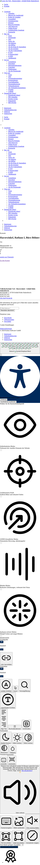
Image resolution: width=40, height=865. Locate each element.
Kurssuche (11, 32)
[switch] (1, 450)
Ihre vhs (6, 34)
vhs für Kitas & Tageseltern (17, 47)
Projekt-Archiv (13, 99)
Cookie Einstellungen (7, 325)
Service (6, 60)
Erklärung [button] (3, 399)
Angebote (7, 11)
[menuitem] (22, 4)
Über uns (7, 73)
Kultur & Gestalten (14, 17)
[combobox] (20, 348)
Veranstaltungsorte (14, 84)
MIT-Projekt (12, 102)
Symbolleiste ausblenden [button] (8, 402)
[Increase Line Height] (1, 668)
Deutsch (11, 23)
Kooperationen (13, 80)
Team (10, 36)
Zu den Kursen (5, 260)
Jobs (9, 39)
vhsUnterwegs (13, 26)
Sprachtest (11, 63)
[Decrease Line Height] (1, 676)
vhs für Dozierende (14, 71)
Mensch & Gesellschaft (15, 15)
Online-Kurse (12, 28)
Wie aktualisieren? (27, 770)
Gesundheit (12, 19)
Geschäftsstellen (13, 82)
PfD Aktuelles (12, 97)
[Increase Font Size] (1, 642)
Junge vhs (11, 41)
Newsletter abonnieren (7, 310)
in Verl (10, 52)
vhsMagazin (12, 58)
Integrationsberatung (14, 65)
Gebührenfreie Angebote (16, 30)
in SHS (10, 56)
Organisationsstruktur (15, 78)
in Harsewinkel (13, 54)
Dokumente (12, 101)
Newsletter (7, 321)
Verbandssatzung (13, 86)
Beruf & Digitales (14, 24)
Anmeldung (12, 62)
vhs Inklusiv (12, 43)
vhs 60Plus (11, 45)
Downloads (8, 318)
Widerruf (7, 112)
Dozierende (12, 37)
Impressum (7, 108)
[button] (1, 355)
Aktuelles (11, 13)
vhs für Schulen (13, 49)
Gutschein (11, 67)
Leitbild (10, 91)
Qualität (10, 89)
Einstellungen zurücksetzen (9, 847)
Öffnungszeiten (9, 319)
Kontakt (6, 6)
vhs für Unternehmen (15, 50)
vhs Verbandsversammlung (17, 88)
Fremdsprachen (13, 21)
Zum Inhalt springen (7, 845)
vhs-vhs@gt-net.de (6, 298)
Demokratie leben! (10, 93)
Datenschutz (8, 113)
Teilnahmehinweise (10, 110)
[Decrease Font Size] (1, 649)
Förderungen (12, 69)
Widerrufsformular (6, 329)
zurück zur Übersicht (7, 257)
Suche (6, 4)
